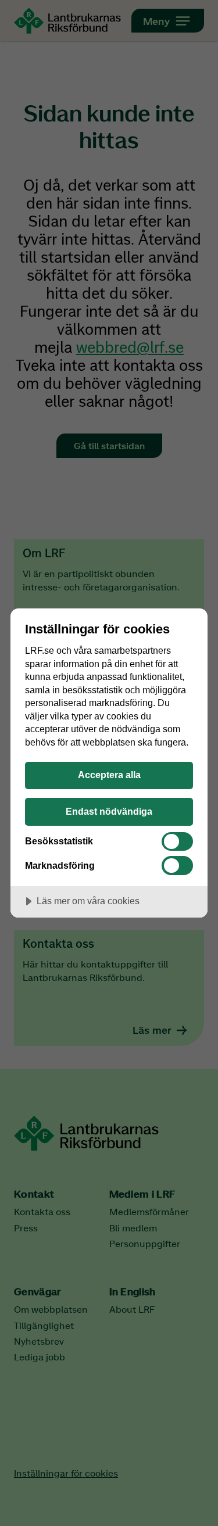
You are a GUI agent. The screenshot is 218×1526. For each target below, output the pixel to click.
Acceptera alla (109, 774)
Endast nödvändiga (109, 811)
